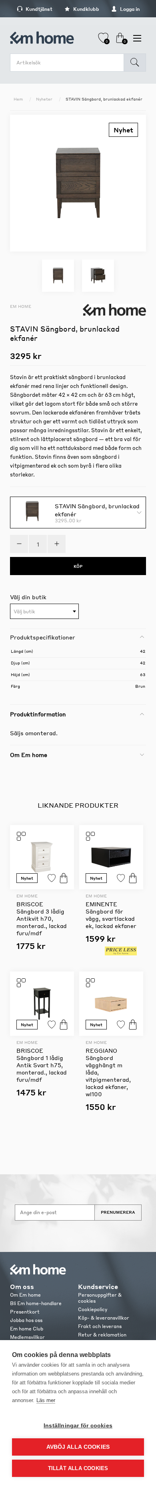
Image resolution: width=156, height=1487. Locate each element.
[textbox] (44, 611)
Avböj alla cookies (78, 1447)
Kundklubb (85, 9)
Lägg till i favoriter (52, 877)
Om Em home (25, 1295)
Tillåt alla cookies (78, 1468)
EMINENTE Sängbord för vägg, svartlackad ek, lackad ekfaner (111, 914)
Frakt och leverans (100, 1326)
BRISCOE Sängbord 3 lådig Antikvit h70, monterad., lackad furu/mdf (41, 918)
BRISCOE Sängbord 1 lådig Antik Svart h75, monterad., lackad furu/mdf (41, 1065)
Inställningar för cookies (78, 1426)
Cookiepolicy (92, 1309)
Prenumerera (118, 1212)
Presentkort (25, 1312)
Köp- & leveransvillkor (103, 1318)
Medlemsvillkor (27, 1337)
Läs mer (45, 1400)
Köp (64, 877)
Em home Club (26, 1329)
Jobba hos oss (26, 1320)
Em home (20, 306)
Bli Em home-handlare (36, 1303)
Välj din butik (28, 596)
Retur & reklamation (102, 1335)
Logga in (129, 9)
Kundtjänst (38, 9)
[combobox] (44, 611)
